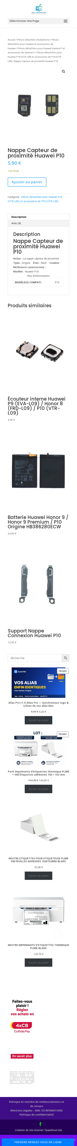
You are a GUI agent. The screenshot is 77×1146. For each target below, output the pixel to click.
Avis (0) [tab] (16, 223)
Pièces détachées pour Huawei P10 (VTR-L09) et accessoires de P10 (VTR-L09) (35, 57)
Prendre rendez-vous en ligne (38, 1142)
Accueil (11, 39)
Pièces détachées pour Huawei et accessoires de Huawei (33, 44)
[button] (63, 71)
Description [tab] (18, 217)
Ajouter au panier (27, 181)
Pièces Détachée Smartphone (33, 39)
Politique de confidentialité (37, 1114)
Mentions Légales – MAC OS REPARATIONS (36, 1110)
